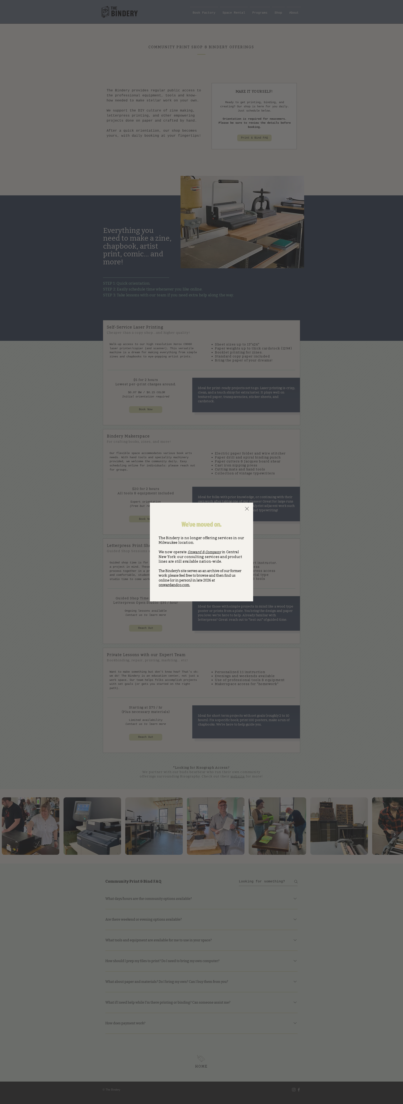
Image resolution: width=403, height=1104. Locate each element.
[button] (247, 509)
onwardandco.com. (174, 585)
